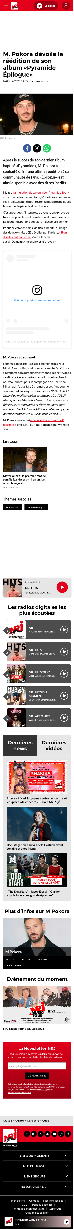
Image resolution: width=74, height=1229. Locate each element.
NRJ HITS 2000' (39, 672)
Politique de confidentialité (28, 1208)
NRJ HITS (31, 587)
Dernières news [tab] (20, 746)
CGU (25, 1204)
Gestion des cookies (37, 1212)
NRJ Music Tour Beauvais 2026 (23, 1028)
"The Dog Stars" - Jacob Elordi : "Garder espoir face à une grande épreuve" (33, 893)
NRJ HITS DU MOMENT (38, 694)
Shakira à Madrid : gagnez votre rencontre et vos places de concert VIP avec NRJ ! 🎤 (37, 800)
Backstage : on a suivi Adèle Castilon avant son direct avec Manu (35, 846)
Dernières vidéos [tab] (54, 746)
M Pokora (13, 951)
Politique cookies (42, 1204)
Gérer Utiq (55, 1208)
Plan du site (18, 1200)
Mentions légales (53, 1200)
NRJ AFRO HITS (39, 716)
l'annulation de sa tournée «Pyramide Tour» (41, 192)
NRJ (31, 628)
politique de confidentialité (19, 1092)
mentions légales (43, 1089)
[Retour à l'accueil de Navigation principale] (14, 6)
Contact (34, 1200)
